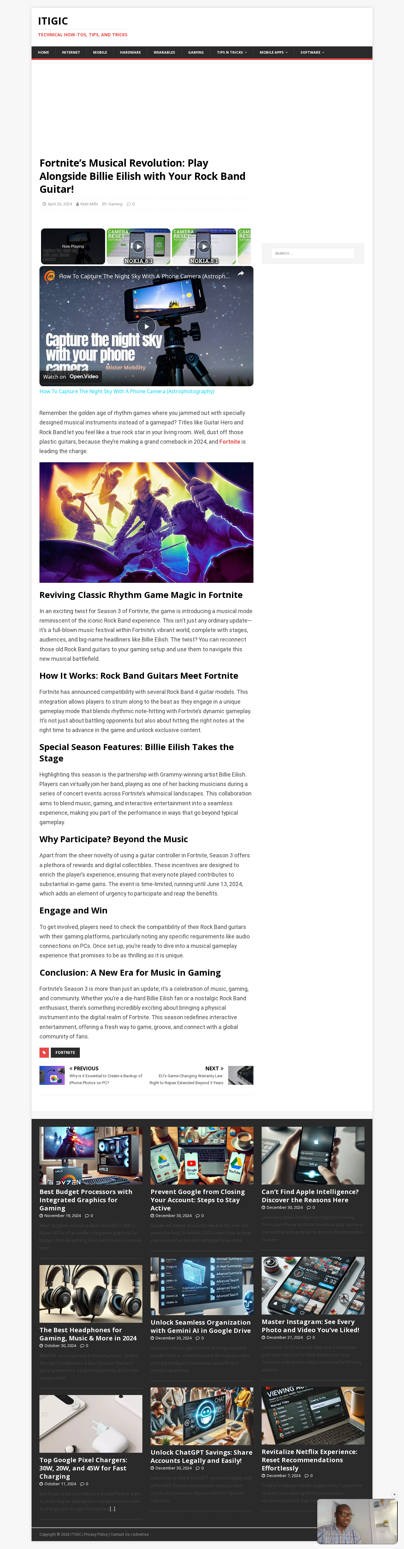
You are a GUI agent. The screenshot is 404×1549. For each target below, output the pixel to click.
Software (310, 52)
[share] (241, 273)
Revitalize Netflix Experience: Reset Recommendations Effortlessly (309, 1459)
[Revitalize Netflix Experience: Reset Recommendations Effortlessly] (313, 1441)
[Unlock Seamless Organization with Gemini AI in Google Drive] (202, 1312)
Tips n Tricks (230, 52)
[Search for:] (313, 253)
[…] (112, 1508)
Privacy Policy (96, 1534)
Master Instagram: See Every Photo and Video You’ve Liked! (310, 1325)
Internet (71, 52)
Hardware (130, 52)
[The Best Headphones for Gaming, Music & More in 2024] (90, 1319)
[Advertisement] (202, 104)
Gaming (196, 52)
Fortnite (229, 442)
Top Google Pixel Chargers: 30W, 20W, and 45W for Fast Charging (83, 1468)
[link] (49, 276)
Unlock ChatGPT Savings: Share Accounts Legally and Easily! (201, 1456)
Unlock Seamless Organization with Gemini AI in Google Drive (201, 1326)
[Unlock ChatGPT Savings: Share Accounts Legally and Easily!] (202, 1442)
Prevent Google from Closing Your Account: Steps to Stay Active (198, 1199)
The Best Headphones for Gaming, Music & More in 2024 (87, 1334)
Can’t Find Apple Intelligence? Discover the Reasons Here (310, 1195)
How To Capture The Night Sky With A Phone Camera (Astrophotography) (145, 276)
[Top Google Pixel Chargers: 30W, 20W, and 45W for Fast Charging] (90, 1449)
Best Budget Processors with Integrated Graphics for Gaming (86, 1199)
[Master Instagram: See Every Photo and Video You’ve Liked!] (313, 1311)
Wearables (164, 52)
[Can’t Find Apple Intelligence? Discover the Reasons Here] (313, 1181)
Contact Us (120, 1534)
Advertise (141, 1534)
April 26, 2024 (60, 204)
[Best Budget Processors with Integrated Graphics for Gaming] (90, 1181)
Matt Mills (89, 204)
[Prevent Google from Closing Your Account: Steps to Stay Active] (202, 1181)
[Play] (138, 246)
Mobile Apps (272, 52)
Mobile (100, 52)
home (43, 52)
